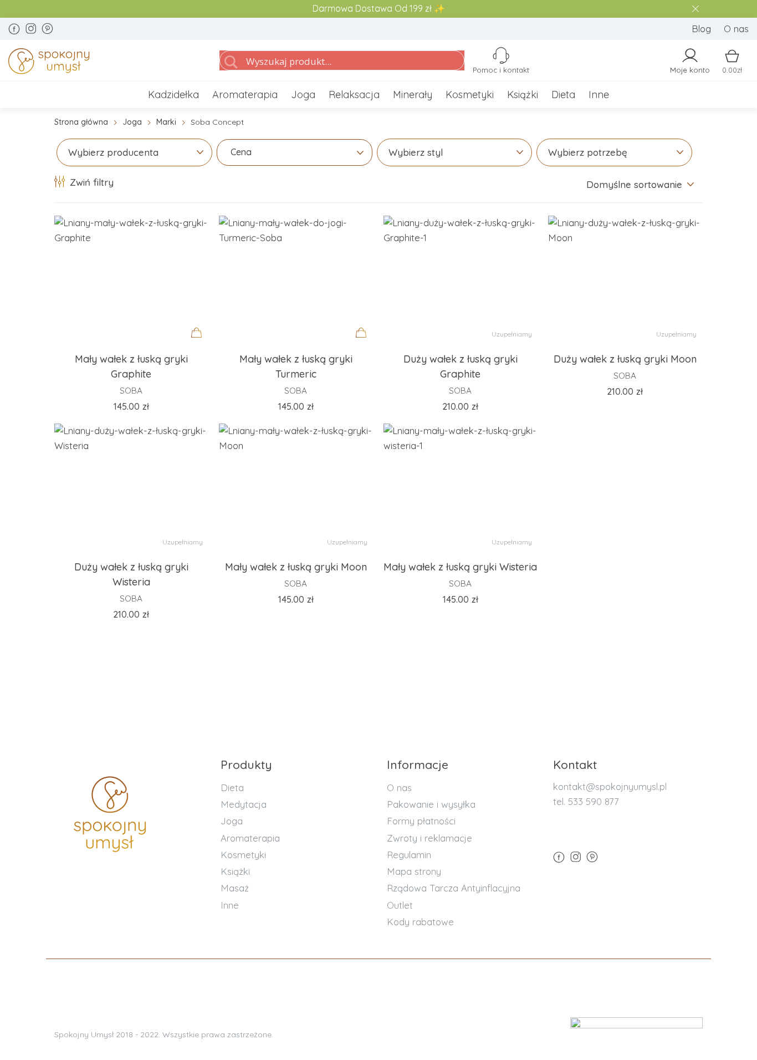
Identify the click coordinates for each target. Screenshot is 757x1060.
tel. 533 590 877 (586, 801)
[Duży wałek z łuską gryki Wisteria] (131, 487)
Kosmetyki (470, 94)
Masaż (235, 888)
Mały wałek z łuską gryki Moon (296, 566)
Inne (599, 94)
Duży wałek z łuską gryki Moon (625, 359)
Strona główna (81, 122)
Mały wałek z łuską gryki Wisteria (460, 566)
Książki (522, 94)
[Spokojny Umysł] (100, 63)
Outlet (400, 905)
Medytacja (244, 804)
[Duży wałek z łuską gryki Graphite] (460, 279)
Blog (701, 28)
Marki (166, 122)
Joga (303, 94)
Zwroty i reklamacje (429, 838)
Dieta (563, 94)
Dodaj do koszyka (199, 343)
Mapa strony (414, 871)
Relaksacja (354, 94)
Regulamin (409, 854)
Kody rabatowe (420, 922)
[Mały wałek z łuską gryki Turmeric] (295, 279)
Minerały (412, 94)
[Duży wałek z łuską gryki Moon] (625, 279)
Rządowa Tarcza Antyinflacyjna (453, 888)
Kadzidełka (173, 94)
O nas (736, 28)
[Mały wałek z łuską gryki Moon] (295, 487)
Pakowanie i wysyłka (431, 804)
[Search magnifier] (231, 62)
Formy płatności (421, 821)
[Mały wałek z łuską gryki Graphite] (131, 279)
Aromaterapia (245, 94)
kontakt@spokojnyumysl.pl (610, 786)
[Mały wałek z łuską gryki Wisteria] (460, 487)
